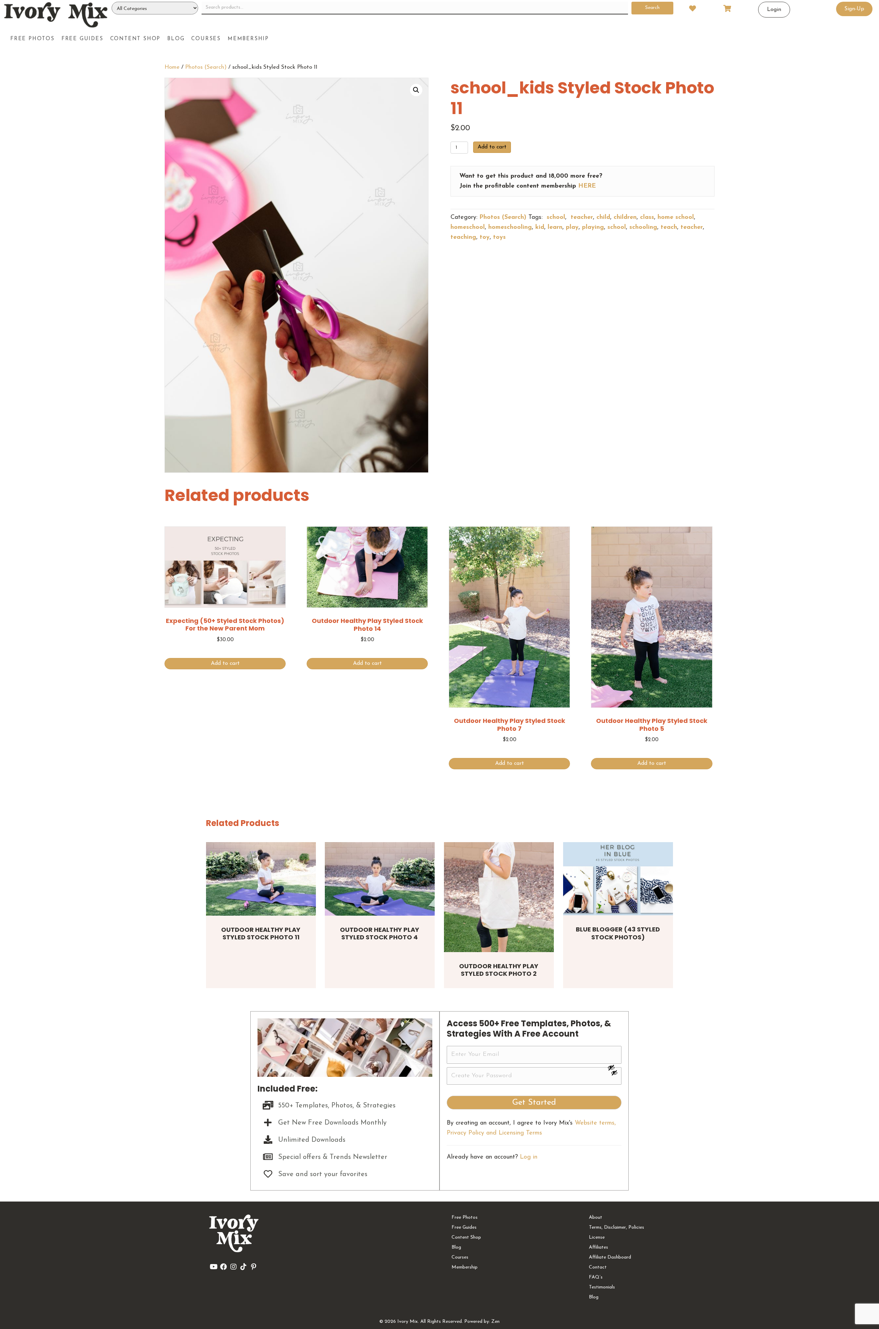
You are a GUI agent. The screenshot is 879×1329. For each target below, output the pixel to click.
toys (499, 237)
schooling (643, 227)
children (625, 217)
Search (652, 7)
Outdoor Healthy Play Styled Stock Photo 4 (379, 933)
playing (593, 227)
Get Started (534, 1102)
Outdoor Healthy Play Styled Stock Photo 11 (260, 933)
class (647, 217)
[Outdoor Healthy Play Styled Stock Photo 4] (380, 878)
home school (676, 217)
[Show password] (614, 1067)
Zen (495, 1321)
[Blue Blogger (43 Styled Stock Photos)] (618, 878)
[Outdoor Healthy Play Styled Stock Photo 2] (499, 897)
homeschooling (510, 227)
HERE (587, 186)
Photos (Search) (206, 67)
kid (539, 227)
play (572, 227)
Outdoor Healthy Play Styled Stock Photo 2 (498, 970)
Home (172, 67)
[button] (416, 90)
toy (485, 237)
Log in (528, 1157)
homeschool (467, 227)
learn (555, 227)
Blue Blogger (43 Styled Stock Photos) (618, 933)
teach (669, 227)
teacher (581, 217)
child (603, 217)
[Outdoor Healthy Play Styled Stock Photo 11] (261, 878)
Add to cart (492, 147)
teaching (463, 237)
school (555, 217)
